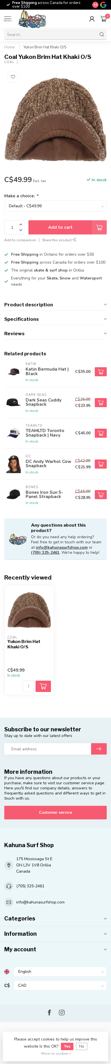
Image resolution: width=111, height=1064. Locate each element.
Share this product (57, 240)
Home (9, 47)
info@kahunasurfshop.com (62, 547)
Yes (67, 1046)
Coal (9, 62)
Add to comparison (20, 240)
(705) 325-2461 (45, 552)
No (81, 1046)
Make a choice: (21, 196)
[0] (103, 18)
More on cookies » (56, 1053)
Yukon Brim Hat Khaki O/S (44, 47)
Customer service (55, 812)
